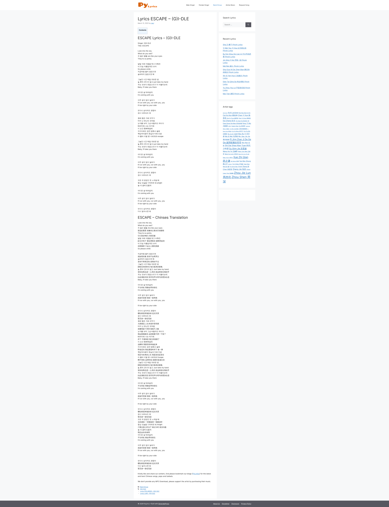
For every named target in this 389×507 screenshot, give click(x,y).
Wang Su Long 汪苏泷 (231, 154)
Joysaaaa (243, 129)
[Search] (248, 24)
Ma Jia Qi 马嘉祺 (233, 134)
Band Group (217, 5)
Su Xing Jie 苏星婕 (238, 148)
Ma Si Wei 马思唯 (231, 136)
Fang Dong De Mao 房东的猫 (232, 123)
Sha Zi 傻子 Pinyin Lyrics (233, 45)
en (248, 121)
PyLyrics (196, 474)
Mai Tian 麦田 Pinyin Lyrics (233, 94)
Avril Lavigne (233, 113)
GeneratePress (163, 504)
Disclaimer (225, 504)
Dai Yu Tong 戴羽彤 (232, 118)
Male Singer (190, 5)
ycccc (230, 164)
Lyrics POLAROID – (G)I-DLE (149, 491)
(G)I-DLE (143, 489)
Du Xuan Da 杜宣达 (241, 121)
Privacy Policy (246, 504)
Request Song (244, 5)
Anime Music (230, 5)
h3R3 (229, 126)
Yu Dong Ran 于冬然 (236, 166)
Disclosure (235, 504)
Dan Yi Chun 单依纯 (245, 118)
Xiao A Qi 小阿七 (228, 157)
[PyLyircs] (148, 5)
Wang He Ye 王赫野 (230, 151)
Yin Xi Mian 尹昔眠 (237, 164)
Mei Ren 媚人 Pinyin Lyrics (233, 66)
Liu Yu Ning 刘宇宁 (237, 131)
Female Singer (204, 5)
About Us (216, 504)
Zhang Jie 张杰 (239, 169)
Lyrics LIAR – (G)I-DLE (147, 493)
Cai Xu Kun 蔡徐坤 (230, 115)
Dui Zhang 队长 (229, 121)
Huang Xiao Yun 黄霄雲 (238, 126)
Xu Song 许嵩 (235, 161)
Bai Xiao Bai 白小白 (244, 113)
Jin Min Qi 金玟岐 (234, 129)
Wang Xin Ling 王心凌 (243, 154)
